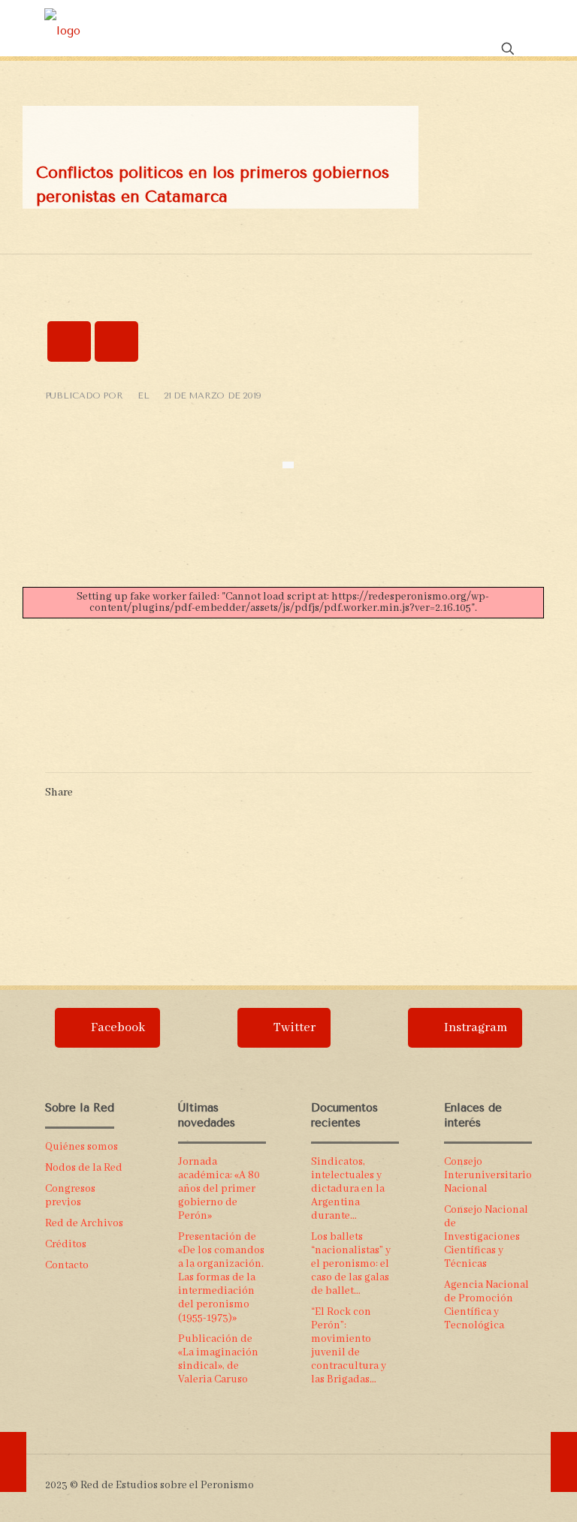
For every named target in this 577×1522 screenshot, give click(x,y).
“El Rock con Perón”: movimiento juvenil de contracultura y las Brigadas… (348, 1345)
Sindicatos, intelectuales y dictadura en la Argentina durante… (348, 1189)
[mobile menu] (455, 30)
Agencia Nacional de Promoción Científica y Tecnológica (486, 1305)
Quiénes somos (81, 1147)
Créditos (65, 1244)
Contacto (67, 1265)
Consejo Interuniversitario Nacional (488, 1175)
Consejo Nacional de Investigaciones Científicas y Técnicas (486, 1237)
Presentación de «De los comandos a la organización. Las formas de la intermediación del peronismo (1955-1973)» (221, 1277)
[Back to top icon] (526, 1478)
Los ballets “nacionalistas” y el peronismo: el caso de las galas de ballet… (351, 1264)
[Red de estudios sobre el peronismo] (62, 30)
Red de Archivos (84, 1223)
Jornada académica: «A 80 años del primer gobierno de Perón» (219, 1189)
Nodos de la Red (83, 1168)
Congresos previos (70, 1195)
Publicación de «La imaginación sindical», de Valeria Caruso (218, 1359)
